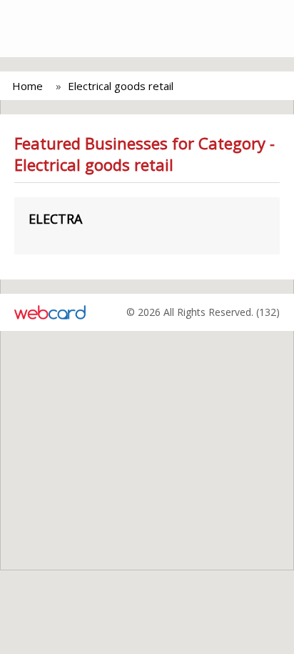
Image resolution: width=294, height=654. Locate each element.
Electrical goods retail (120, 86)
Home (27, 86)
